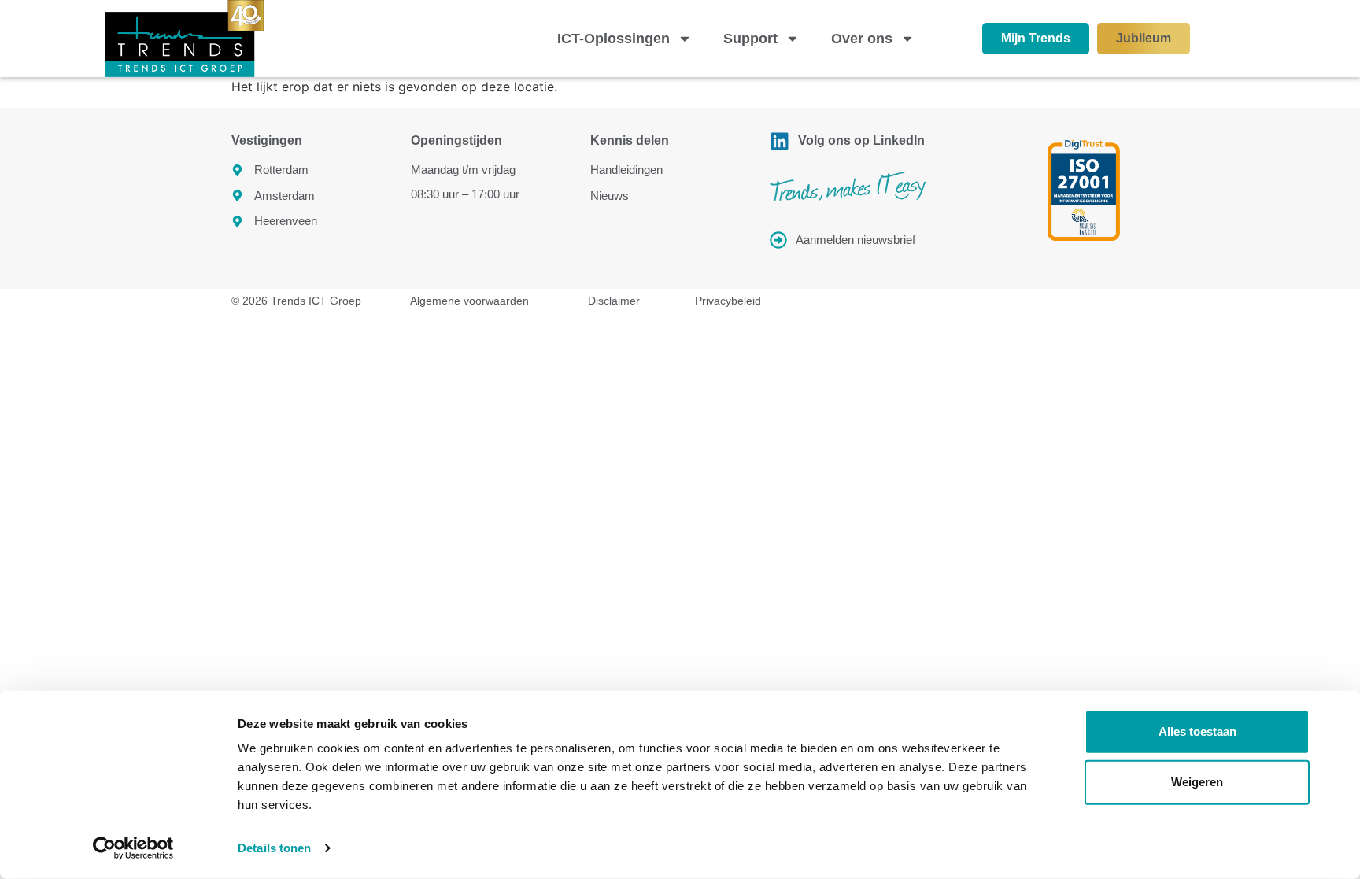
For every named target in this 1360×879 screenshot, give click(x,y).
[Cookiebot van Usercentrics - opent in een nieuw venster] (133, 848)
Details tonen (274, 848)
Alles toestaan (1197, 731)
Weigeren (1197, 782)
